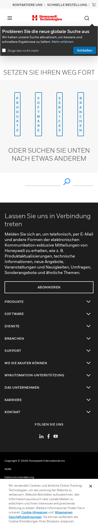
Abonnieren (49, 287)
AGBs (8, 469)
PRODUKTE (17, 114)
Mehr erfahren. (63, 41)
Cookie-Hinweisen (34, 512)
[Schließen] (91, 486)
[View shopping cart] (94, 5)
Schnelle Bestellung (67, 5)
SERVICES (59, 114)
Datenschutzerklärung (19, 477)
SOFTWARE (38, 114)
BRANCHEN (80, 114)
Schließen (84, 50)
